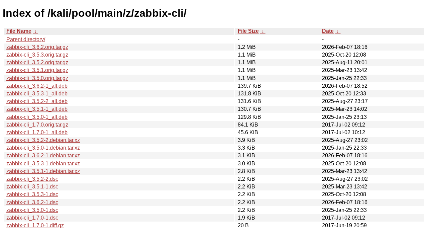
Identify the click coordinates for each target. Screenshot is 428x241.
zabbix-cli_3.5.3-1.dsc (32, 194)
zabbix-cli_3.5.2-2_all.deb (37, 101)
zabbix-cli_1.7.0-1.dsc (32, 218)
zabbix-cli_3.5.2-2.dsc (32, 179)
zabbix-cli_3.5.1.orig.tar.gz (37, 70)
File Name (18, 31)
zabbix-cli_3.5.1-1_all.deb (37, 109)
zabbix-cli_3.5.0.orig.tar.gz (37, 78)
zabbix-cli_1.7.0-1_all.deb (37, 132)
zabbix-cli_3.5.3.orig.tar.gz (37, 55)
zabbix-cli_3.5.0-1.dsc (32, 210)
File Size (248, 31)
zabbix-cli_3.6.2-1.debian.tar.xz (43, 155)
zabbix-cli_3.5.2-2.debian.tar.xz (43, 140)
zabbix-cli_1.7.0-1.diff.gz (35, 225)
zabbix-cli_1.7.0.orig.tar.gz (37, 125)
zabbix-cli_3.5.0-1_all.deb (37, 117)
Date (328, 31)
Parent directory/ (25, 39)
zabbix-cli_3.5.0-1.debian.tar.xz (43, 148)
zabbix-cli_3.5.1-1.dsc (32, 186)
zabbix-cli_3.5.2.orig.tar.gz (37, 62)
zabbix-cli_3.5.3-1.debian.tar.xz (43, 163)
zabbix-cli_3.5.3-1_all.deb (37, 93)
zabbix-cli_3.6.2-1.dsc (32, 202)
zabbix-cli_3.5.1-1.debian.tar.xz (43, 171)
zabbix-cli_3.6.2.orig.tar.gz (37, 47)
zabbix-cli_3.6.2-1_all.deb (37, 86)
